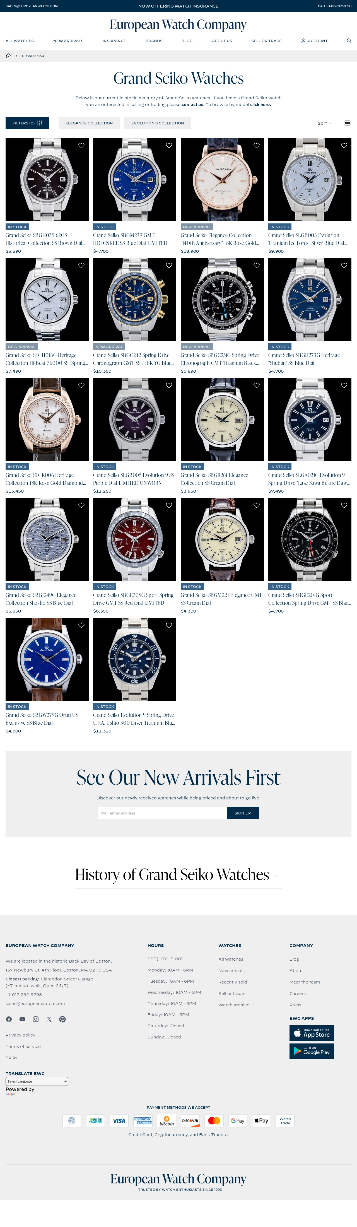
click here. (260, 104)
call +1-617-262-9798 (334, 6)
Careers (298, 993)
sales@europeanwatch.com (31, 6)
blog (187, 40)
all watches (20, 40)
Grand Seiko (33, 55)
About (296, 970)
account (318, 41)
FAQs (11, 1058)
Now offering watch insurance (178, 6)
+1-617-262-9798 (24, 994)
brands (154, 40)
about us (222, 40)
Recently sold (232, 982)
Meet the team (305, 982)
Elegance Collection (89, 123)
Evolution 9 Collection (157, 123)
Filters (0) (24, 123)
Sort (322, 123)
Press (295, 1005)
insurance (114, 40)
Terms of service (23, 1046)
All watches (230, 959)
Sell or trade (231, 993)
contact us (192, 104)
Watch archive (233, 1005)
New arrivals (231, 970)
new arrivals (68, 40)
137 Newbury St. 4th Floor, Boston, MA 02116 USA (59, 970)
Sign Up (243, 813)
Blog (294, 959)
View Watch (47, 179)
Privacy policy (20, 1035)
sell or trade (266, 40)
